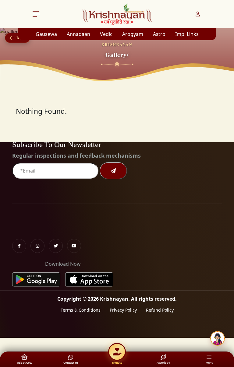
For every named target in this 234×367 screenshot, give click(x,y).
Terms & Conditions (81, 310)
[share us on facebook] (19, 246)
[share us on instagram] (37, 246)
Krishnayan (114, 298)
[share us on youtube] (74, 246)
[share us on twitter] (56, 246)
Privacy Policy (123, 310)
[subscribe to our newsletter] (113, 170)
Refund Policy (160, 310)
